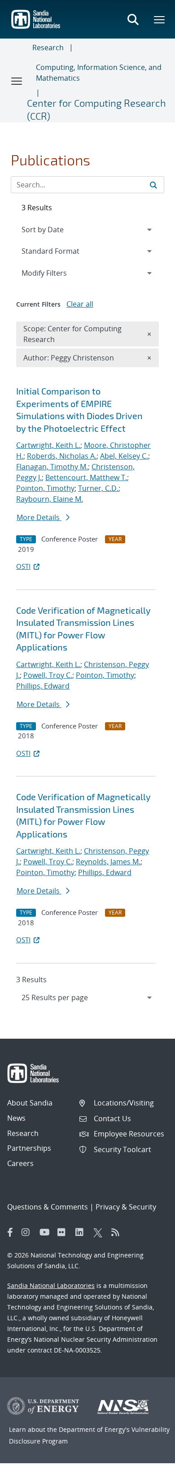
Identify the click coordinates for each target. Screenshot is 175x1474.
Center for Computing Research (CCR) (96, 109)
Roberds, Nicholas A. (61, 456)
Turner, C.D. (98, 488)
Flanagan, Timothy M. (52, 467)
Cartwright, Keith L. (48, 445)
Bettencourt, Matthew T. (86, 477)
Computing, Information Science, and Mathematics (99, 72)
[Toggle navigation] (17, 81)
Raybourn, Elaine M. (49, 499)
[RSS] (118, 1232)
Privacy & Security (126, 1207)
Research (48, 47)
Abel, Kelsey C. (124, 456)
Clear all (79, 304)
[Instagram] (28, 1232)
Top (148, 1464)
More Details (39, 517)
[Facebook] (10, 1232)
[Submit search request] (153, 184)
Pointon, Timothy (45, 488)
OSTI (23, 566)
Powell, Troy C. (47, 675)
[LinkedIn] (82, 1232)
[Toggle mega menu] (160, 19)
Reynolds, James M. (108, 862)
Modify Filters (56, 273)
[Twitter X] (100, 1232)
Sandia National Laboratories (51, 1285)
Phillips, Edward (43, 686)
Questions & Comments (47, 1207)
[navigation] (87, 997)
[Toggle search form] (133, 19)
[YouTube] (46, 1232)
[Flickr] (64, 1232)
